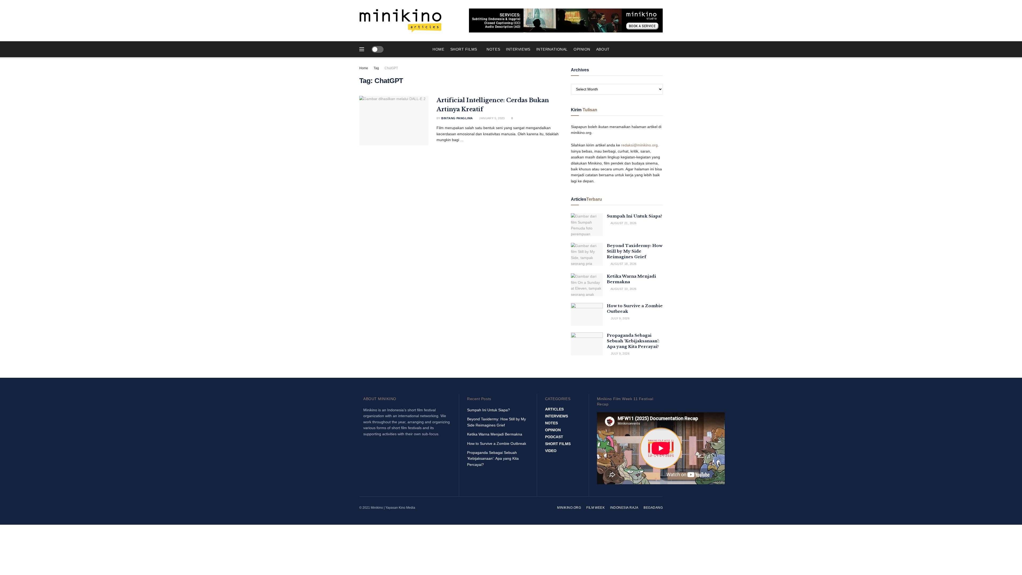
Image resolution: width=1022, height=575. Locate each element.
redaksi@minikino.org (639, 145)
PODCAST (554, 437)
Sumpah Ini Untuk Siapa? (634, 216)
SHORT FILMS (463, 49)
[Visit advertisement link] (566, 20)
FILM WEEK (595, 508)
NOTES (493, 49)
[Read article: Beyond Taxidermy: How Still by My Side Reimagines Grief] (587, 254)
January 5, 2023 (491, 118)
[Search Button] (661, 49)
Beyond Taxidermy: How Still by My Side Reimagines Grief (634, 251)
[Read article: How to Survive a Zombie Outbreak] (587, 314)
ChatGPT (391, 68)
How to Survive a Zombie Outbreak (496, 443)
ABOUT (603, 49)
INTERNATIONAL (552, 49)
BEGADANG (653, 508)
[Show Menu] (361, 49)
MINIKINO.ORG (569, 508)
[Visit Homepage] (400, 20)
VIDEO (551, 451)
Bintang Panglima (457, 118)
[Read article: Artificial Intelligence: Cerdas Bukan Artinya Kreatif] (393, 120)
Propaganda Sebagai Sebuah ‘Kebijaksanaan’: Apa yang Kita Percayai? (633, 341)
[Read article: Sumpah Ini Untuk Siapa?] (587, 224)
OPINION (582, 49)
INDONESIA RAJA (624, 508)
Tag (376, 68)
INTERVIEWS (518, 49)
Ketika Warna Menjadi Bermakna (494, 434)
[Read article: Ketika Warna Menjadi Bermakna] (587, 284)
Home (438, 49)
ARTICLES (554, 409)
